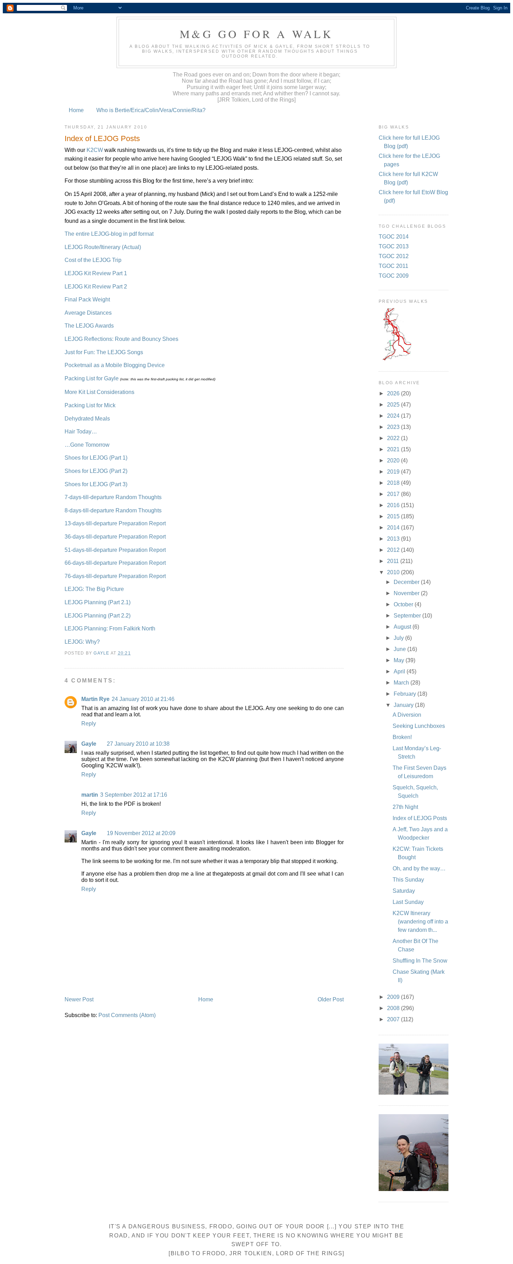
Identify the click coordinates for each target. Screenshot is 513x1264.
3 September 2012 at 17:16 (133, 795)
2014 (394, 528)
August (403, 627)
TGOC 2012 (394, 256)
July (399, 638)
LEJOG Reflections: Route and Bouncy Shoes (121, 339)
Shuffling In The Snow (420, 961)
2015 (394, 516)
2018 (394, 483)
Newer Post (79, 999)
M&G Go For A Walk (256, 33)
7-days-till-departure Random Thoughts (113, 497)
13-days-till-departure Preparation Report (115, 523)
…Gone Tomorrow (87, 445)
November (407, 593)
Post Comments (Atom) (127, 1015)
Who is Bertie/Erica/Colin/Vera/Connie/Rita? (151, 110)
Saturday (404, 891)
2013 (394, 539)
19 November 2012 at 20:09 (141, 833)
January (404, 705)
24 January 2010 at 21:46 (143, 699)
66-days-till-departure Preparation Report (115, 563)
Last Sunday (408, 902)
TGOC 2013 (394, 246)
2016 (394, 505)
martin (89, 795)
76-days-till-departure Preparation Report (115, 576)
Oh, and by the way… (419, 868)
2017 (394, 494)
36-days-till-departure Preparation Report (115, 537)
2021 (394, 449)
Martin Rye (95, 699)
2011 (393, 561)
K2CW (95, 150)
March (402, 683)
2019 (394, 472)
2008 (394, 1008)
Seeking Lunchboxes (419, 726)
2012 (394, 550)
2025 (394, 405)
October (404, 604)
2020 (394, 460)
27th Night (405, 807)
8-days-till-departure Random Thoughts (113, 510)
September (408, 616)
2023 (394, 427)
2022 (394, 438)
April (400, 671)
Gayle (88, 744)
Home (76, 110)
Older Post (331, 999)
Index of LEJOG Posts (420, 818)
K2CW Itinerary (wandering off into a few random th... (420, 921)
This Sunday (408, 880)
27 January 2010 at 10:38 (138, 744)
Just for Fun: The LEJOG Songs (104, 352)
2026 (394, 393)
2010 (394, 572)
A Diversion (407, 715)
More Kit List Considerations (99, 392)
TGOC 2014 (394, 237)
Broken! (402, 737)
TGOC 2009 (394, 276)
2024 (394, 416)
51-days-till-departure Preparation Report (115, 550)
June (400, 649)
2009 (394, 997)
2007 (394, 1019)
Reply (88, 723)
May (400, 660)
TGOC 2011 (393, 266)
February (405, 694)
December (407, 582)
